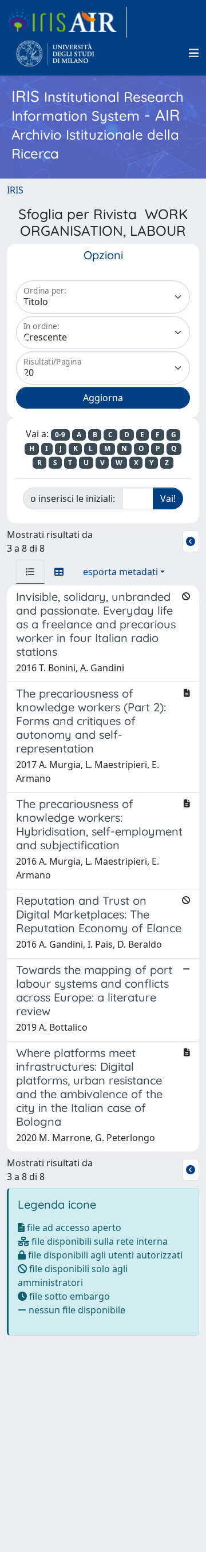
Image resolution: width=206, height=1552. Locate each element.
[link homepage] (67, 22)
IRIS (15, 190)
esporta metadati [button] (120, 571)
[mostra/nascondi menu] (194, 53)
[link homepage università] (55, 53)
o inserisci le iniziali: (72, 498)
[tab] (30, 572)
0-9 (60, 435)
